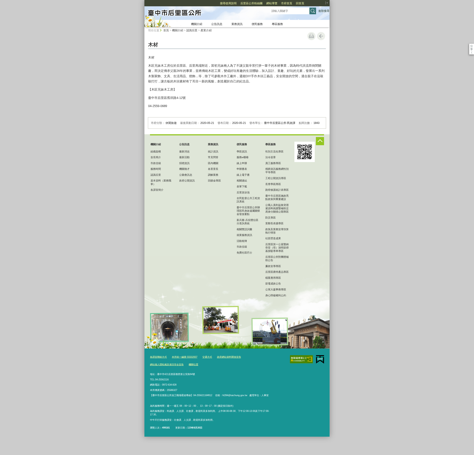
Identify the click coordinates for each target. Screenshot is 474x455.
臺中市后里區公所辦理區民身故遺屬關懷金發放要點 (248, 211)
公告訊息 (216, 24)
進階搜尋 (323, 10)
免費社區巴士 (244, 252)
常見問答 (213, 157)
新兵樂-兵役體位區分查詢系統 (247, 222)
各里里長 (213, 168)
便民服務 (257, 24)
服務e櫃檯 (242, 157)
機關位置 (193, 364)
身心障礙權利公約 (275, 295)
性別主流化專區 (274, 151)
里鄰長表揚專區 (274, 223)
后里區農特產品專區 (277, 271)
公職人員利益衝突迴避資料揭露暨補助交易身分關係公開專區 (277, 208)
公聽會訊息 (185, 174)
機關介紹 (196, 24)
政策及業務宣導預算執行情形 (277, 231)
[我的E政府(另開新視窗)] (320, 359)
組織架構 (156, 151)
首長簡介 (156, 157)
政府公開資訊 (187, 180)
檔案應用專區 (273, 277)
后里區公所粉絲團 (251, 3)
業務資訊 (237, 24)
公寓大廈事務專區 (275, 289)
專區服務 (277, 24)
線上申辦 (242, 163)
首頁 (166, 30)
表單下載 (242, 186)
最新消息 (184, 151)
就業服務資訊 (244, 235)
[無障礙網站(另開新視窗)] (301, 359)
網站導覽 (271, 3)
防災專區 (270, 217)
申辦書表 (242, 168)
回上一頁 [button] (321, 36)
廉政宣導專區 (273, 266)
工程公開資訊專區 (275, 178)
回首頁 (300, 3)
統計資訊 (213, 151)
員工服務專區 (273, 163)
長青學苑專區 (273, 184)
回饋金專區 (214, 180)
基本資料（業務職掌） (161, 182)
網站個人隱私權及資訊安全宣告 (167, 364)
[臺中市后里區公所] (202, 13)
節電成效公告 (273, 283)
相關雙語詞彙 (244, 229)
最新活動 (184, 157)
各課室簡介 (157, 189)
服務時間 (156, 168)
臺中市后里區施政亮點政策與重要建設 (277, 197)
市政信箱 (156, 163)
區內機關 (213, 163)
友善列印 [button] (311, 36)
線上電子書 (243, 174)
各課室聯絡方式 (158, 357)
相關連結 (242, 180)
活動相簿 (242, 240)
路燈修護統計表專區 (277, 189)
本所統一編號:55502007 (184, 357)
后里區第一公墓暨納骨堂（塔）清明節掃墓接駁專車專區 (277, 247)
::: (143, 1)
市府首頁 (286, 3)
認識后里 (191, 30)
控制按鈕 (320, 141)
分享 (471, 46)
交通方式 (207, 357)
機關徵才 (184, 168)
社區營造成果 (273, 238)
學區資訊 (242, 151)
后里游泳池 (243, 192)
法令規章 (270, 157)
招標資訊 (184, 163)
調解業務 (213, 174)
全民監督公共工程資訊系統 (248, 200)
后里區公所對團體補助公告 (277, 258)
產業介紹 (206, 30)
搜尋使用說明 (228, 3)
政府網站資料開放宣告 (229, 357)
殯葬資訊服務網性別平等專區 (277, 170)
